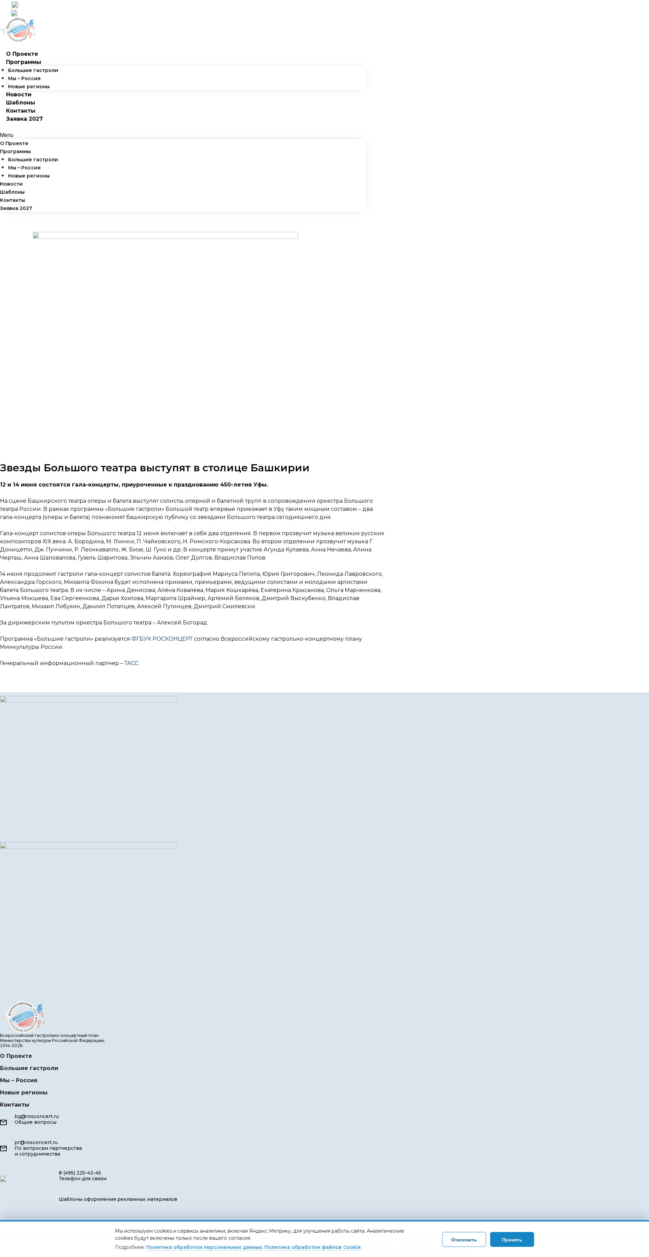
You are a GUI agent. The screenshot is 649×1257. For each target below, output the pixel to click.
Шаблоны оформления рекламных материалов (118, 1199)
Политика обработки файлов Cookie (312, 1247)
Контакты (20, 111)
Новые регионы (29, 87)
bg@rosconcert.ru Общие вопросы (37, 1119)
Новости (18, 94)
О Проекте (22, 54)
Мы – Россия (24, 78)
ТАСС (131, 663)
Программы (23, 62)
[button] (183, 135)
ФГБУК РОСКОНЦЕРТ (162, 639)
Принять (512, 1239)
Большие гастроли (33, 70)
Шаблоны (20, 102)
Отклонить (464, 1239)
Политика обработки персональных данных (204, 1247)
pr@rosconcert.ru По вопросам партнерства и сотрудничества (48, 1148)
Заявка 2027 (24, 119)
